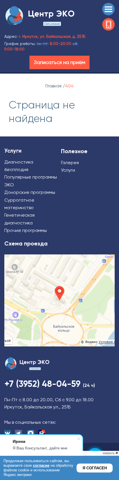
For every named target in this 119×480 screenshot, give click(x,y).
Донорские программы (29, 192)
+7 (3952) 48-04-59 (108, 24)
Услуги (68, 170)
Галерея (70, 162)
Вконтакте (7, 433)
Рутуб (42, 433)
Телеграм (18, 433)
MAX (30, 433)
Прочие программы (25, 230)
